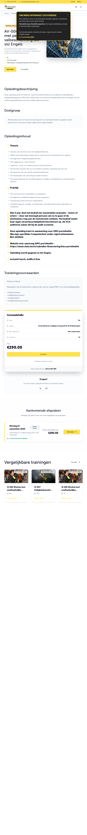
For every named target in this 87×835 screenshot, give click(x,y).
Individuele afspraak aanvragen (43, 361)
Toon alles (74, 462)
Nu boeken (43, 354)
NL (80, 1)
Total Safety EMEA (27, 37)
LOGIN (73, 1)
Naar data (10, 69)
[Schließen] (67, 14)
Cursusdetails (24, 69)
